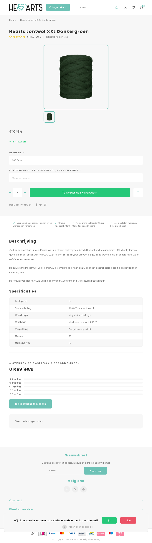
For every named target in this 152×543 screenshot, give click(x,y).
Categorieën (56, 7)
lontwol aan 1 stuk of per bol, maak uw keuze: (45, 170)
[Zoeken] (116, 7)
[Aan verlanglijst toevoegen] (138, 192)
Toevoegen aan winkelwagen (79, 192)
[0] (141, 7)
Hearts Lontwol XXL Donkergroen (38, 20)
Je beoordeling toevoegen (57, 37)
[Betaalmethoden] (32, 533)
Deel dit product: (20, 205)
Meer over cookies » (81, 526)
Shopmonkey (94, 539)
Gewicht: (16, 152)
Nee (128, 520)
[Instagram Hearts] (75, 489)
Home (12, 20)
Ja (109, 520)
